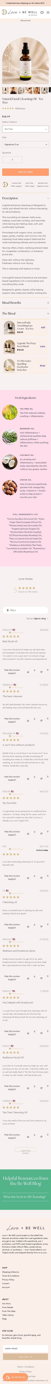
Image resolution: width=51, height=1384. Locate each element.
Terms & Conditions (10, 1276)
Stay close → (25, 1356)
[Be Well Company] (18, 12)
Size (4, 137)
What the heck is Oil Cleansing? (25, 1196)
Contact (5, 1284)
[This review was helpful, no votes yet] (28, 672)
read (42, 366)
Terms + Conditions (25, 1367)
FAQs (4, 1319)
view (42, 347)
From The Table (8, 1311)
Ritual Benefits (11, 302)
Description (10, 198)
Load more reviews (25, 1150)
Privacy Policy (8, 1280)
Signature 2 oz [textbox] (11, 144)
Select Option (9, 122)
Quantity (6, 153)
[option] (25, 60)
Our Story (6, 1304)
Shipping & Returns (10, 1272)
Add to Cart (25, 172)
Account (6, 1287)
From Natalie (7, 1307)
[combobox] (25, 144)
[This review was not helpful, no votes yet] (41, 671)
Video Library (8, 1315)
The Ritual (8, 313)
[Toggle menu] (48, 12)
